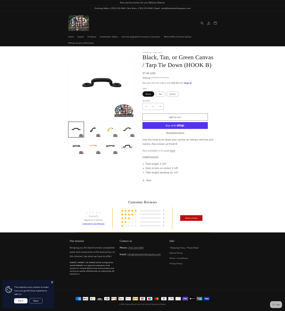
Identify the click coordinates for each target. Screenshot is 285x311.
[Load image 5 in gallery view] (110, 129)
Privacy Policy (176, 263)
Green (173, 94)
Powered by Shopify (159, 304)
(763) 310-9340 (136, 247)
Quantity (146, 100)
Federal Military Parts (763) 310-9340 (138, 304)
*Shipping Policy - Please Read (184, 247)
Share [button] (148, 180)
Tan (160, 94)
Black (148, 94)
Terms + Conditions (179, 258)
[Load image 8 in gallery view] (93, 146)
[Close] (52, 282)
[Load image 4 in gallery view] (93, 129)
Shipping (146, 77)
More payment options (175, 132)
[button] (202, 23)
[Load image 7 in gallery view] (76, 146)
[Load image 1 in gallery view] (76, 129)
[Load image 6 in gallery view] (127, 129)
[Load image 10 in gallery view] (127, 146)
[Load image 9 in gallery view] (110, 146)
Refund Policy (176, 253)
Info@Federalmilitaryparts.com (144, 254)
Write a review (191, 218)
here (172, 150)
